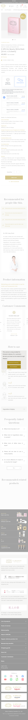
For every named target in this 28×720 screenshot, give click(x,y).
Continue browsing (13, 362)
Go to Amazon (13, 366)
